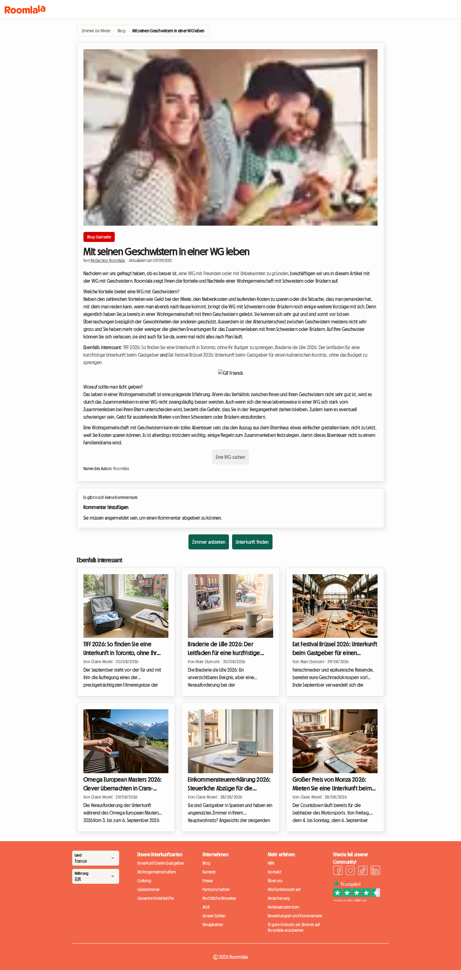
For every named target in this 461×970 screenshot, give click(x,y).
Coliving (144, 880)
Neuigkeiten (213, 924)
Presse (208, 880)
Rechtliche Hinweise (219, 898)
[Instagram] (350, 871)
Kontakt (274, 872)
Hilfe (271, 863)
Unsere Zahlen (214, 916)
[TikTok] (363, 871)
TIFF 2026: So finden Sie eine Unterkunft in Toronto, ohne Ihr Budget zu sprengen (198, 347)
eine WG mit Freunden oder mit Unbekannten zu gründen (233, 273)
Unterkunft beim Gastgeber (160, 863)
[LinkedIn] (375, 871)
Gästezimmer (148, 889)
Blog (206, 863)
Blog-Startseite (99, 237)
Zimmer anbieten (208, 541)
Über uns (275, 880)
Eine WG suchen (230, 456)
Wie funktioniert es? (284, 889)
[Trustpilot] (356, 900)
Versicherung (279, 898)
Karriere (209, 872)
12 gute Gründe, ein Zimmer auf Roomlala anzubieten (294, 927)
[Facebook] (337, 871)
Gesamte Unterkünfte (155, 898)
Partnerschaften (216, 889)
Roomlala (121, 468)
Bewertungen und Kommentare (295, 916)
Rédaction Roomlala (108, 260)
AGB (206, 907)
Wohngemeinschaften (156, 872)
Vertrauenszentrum (283, 907)
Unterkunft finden (252, 541)
